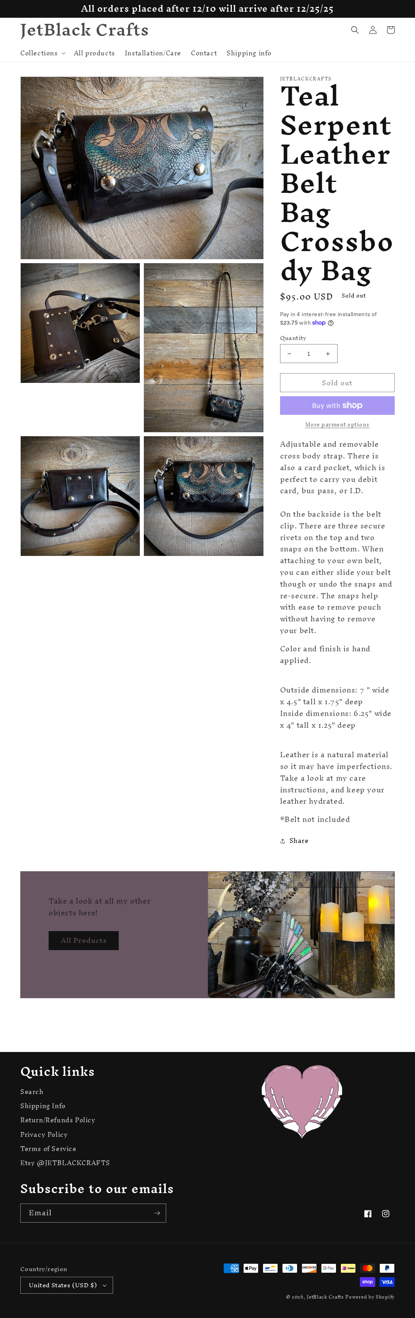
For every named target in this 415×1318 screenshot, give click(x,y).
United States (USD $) (63, 1285)
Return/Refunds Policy (58, 1120)
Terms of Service (48, 1149)
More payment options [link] (337, 425)
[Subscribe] (157, 1213)
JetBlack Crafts (325, 1297)
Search (32, 1093)
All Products (84, 940)
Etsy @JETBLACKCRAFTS (65, 1163)
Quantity (293, 338)
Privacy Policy (44, 1135)
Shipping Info (43, 1106)
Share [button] (299, 841)
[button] (42, 52)
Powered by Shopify (370, 1297)
